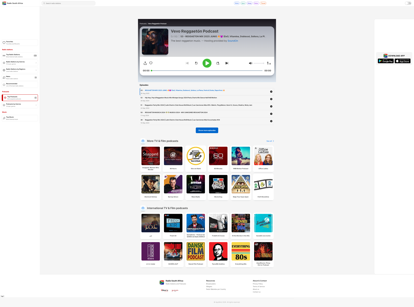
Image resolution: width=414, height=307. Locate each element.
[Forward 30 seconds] (217, 63)
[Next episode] (226, 63)
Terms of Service (259, 286)
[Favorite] (150, 63)
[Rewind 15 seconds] (196, 63)
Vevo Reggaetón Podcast (157, 23)
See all (269, 141)
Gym (243, 3)
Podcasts (143, 23)
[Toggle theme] (408, 3)
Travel (263, 3)
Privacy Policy (258, 284)
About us (256, 289)
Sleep (250, 3)
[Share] (145, 63)
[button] (250, 63)
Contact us (256, 292)
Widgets (209, 286)
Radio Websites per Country (216, 289)
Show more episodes (207, 130)
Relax (256, 3)
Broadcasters (211, 284)
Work (237, 3)
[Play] (207, 63)
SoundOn (233, 40)
